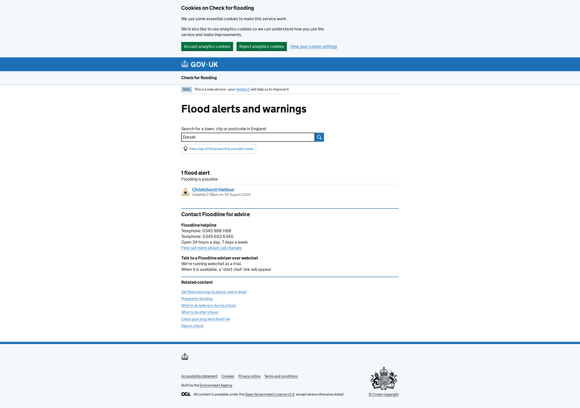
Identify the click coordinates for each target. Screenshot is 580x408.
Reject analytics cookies (261, 46)
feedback (243, 89)
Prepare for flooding (197, 298)
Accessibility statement (199, 376)
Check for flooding (199, 77)
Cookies (228, 376)
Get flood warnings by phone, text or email (213, 292)
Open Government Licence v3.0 (270, 394)
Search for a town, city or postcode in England (223, 128)
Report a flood (192, 326)
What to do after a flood (199, 312)
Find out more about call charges (211, 247)
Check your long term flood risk (205, 319)
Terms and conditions (281, 376)
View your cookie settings (313, 46)
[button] (218, 149)
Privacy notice (249, 376)
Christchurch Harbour (213, 189)
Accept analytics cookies (207, 46)
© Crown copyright (384, 394)
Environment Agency (216, 385)
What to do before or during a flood (208, 305)
